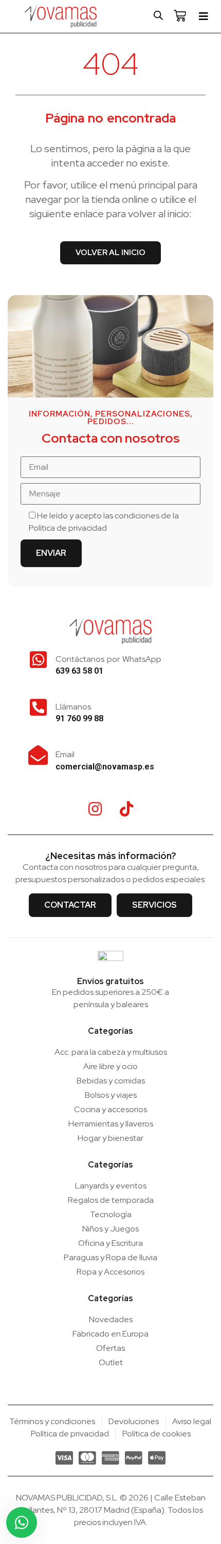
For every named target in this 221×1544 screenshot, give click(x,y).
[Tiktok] (126, 809)
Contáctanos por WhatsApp (108, 659)
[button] (203, 16)
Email (65, 754)
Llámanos (73, 706)
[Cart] (180, 16)
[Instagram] (95, 809)
